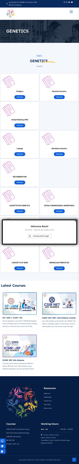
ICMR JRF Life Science (13, 436)
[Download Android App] (2, 446)
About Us (47, 393)
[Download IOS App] (2, 451)
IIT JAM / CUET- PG (12, 444)
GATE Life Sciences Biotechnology (17, 433)
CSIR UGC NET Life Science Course (17, 429)
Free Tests (47, 404)
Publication (48, 397)
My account (48, 408)
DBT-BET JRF (10, 440)
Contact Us (47, 401)
